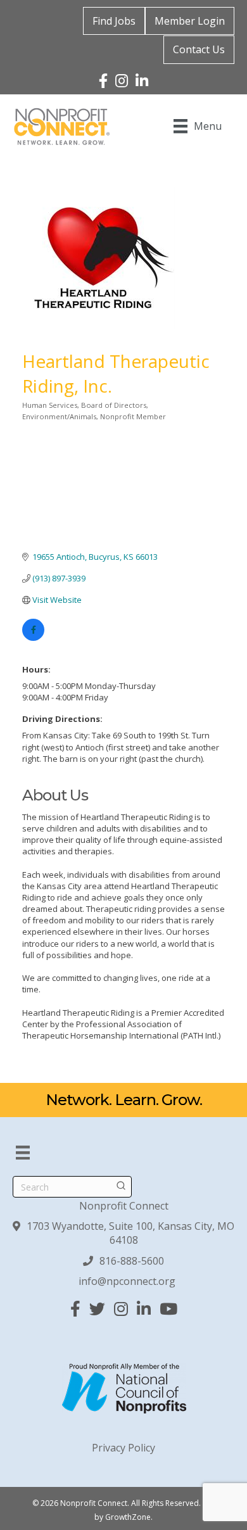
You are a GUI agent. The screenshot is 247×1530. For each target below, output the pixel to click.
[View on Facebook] (33, 637)
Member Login (190, 21)
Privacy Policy (123, 1448)
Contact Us (199, 49)
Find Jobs (114, 21)
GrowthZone (128, 1517)
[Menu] (23, 1152)
